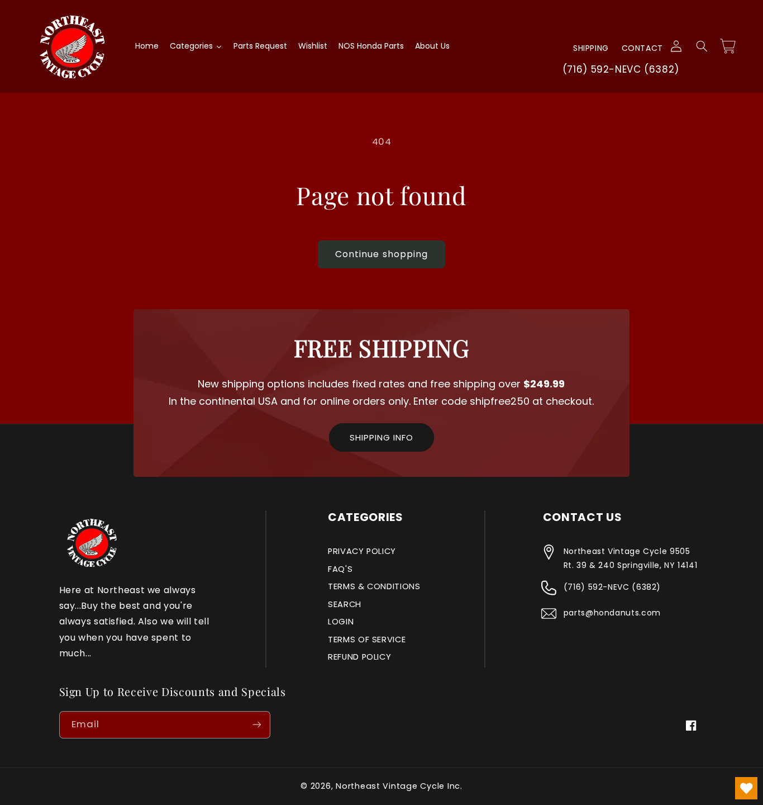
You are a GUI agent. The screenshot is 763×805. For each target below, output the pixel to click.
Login (341, 621)
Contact (642, 48)
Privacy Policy (362, 551)
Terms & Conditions (374, 586)
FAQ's (340, 569)
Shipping (591, 48)
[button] (701, 46)
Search (344, 604)
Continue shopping (381, 254)
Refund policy (359, 656)
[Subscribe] (256, 724)
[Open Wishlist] (746, 788)
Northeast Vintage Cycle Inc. (399, 786)
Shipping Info (381, 437)
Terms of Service (367, 639)
